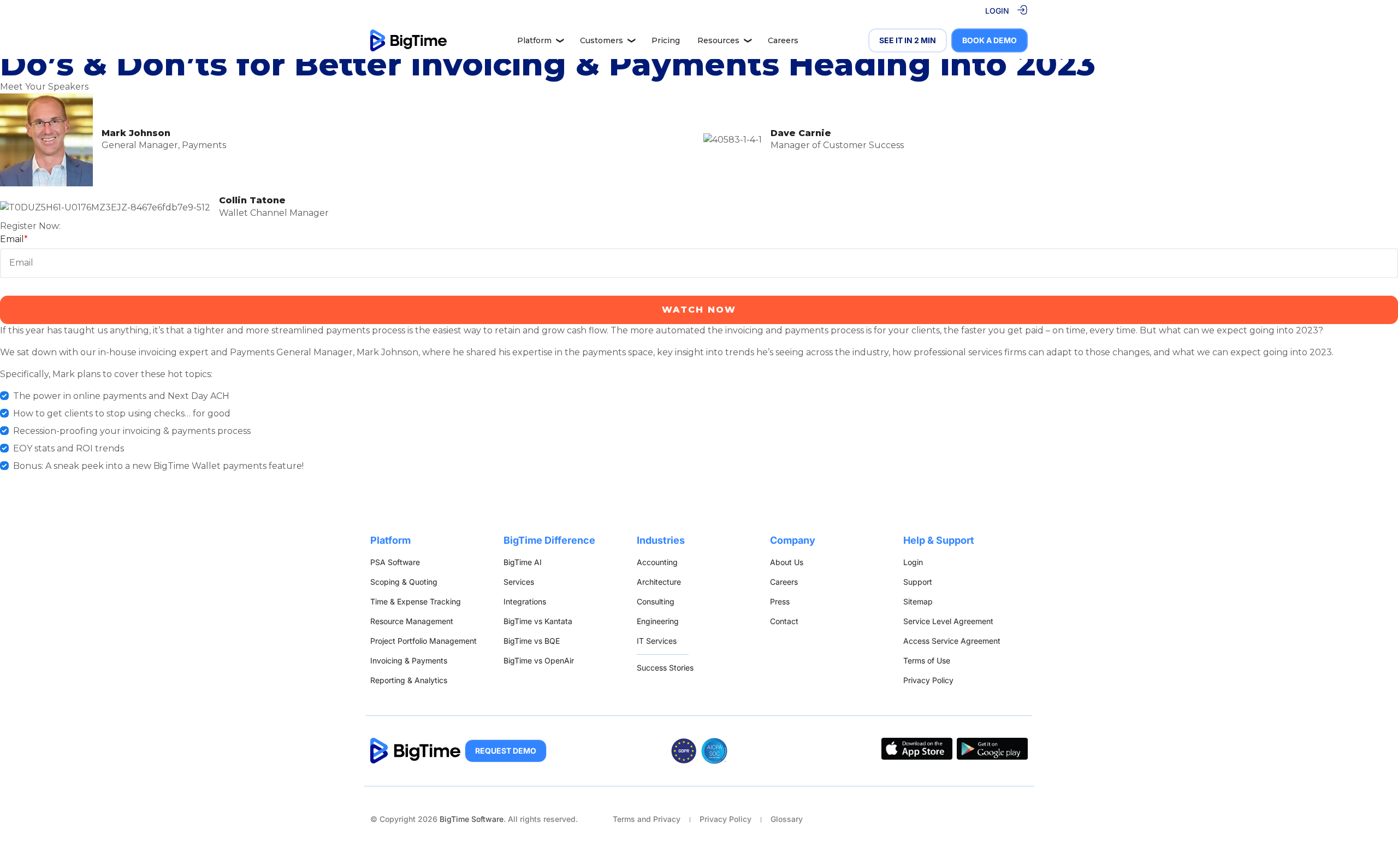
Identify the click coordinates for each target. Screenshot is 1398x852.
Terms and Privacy (646, 819)
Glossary (787, 819)
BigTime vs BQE (531, 640)
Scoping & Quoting (403, 581)
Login (913, 562)
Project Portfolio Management (423, 640)
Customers (608, 40)
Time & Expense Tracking (415, 601)
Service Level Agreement (948, 621)
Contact (784, 621)
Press (780, 601)
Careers (783, 40)
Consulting (655, 601)
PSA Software (395, 562)
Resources (724, 40)
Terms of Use (926, 660)
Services (518, 581)
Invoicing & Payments (408, 660)
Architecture (659, 581)
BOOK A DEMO (989, 40)
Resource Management (411, 621)
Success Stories (665, 667)
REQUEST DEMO (505, 750)
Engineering (658, 621)
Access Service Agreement (951, 640)
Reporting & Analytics (408, 680)
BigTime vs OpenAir (538, 660)
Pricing (665, 40)
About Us (786, 562)
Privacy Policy (928, 680)
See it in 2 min (907, 40)
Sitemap (918, 601)
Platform (540, 40)
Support (917, 581)
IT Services (657, 640)
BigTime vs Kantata (537, 621)
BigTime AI (522, 562)
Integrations (524, 601)
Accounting (657, 562)
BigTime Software (471, 819)
